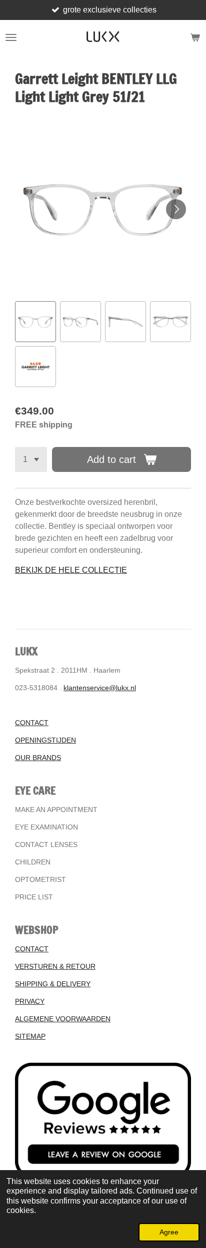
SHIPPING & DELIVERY (52, 984)
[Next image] (176, 209)
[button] (35, 321)
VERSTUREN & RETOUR (55, 966)
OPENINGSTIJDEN (45, 740)
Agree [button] (169, 1232)
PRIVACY (29, 1001)
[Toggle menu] (11, 37)
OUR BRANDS (38, 758)
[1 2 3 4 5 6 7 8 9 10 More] (31, 459)
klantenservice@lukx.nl (100, 688)
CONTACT (31, 723)
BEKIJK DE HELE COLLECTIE (71, 570)
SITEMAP (30, 1036)
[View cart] (195, 37)
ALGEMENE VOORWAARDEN (62, 1019)
